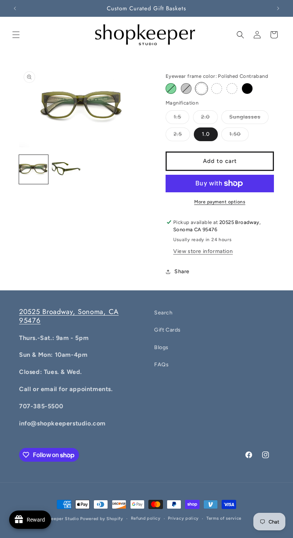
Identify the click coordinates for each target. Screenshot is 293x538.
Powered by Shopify (101, 518)
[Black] (247, 88)
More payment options (219, 202)
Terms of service (223, 518)
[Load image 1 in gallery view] (33, 169)
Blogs (161, 347)
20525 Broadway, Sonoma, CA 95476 (69, 315)
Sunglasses (245, 117)
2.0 (205, 117)
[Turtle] (186, 88)
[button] (16, 34)
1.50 (235, 134)
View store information (203, 251)
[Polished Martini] (216, 88)
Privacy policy (183, 518)
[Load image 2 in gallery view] (66, 169)
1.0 (206, 134)
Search (163, 312)
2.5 (178, 134)
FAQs (161, 364)
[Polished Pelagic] (232, 88)
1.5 (177, 117)
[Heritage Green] (171, 88)
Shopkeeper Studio (58, 518)
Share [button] (182, 271)
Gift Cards (167, 330)
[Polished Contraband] (201, 88)
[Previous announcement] (14, 8)
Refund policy (146, 518)
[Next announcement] (278, 8)
